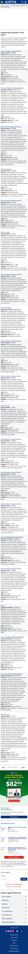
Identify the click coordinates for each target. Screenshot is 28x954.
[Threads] (15, 931)
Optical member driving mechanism (11, 569)
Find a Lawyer (5, 872)
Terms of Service (14, 945)
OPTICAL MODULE (6, 308)
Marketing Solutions (8, 922)
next (23, 767)
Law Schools (6, 907)
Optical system (5, 232)
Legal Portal (14, 937)
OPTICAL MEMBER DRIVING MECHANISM (12, 537)
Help (14, 943)
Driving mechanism (6, 169)
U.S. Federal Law (7, 911)
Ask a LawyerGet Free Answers (6, 808)
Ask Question (14, 817)
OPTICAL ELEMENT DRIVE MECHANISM (11, 674)
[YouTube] (8, 931)
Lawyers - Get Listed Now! (14, 884)
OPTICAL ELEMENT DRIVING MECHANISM (12, 88)
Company (14, 940)
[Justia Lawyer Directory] (21, 931)
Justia (2, 5)
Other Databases (7, 918)
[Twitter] (19, 931)
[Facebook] (11, 931)
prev (3, 767)
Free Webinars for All (7, 823)
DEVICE (3, 605)
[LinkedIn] (6, 931)
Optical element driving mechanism (11, 51)
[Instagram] (13, 931)
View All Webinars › (14, 857)
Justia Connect (14, 935)
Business (4, 904)
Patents (7, 5)
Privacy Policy (14, 948)
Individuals (5, 900)
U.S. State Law (6, 915)
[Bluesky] (17, 931)
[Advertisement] (14, 18)
